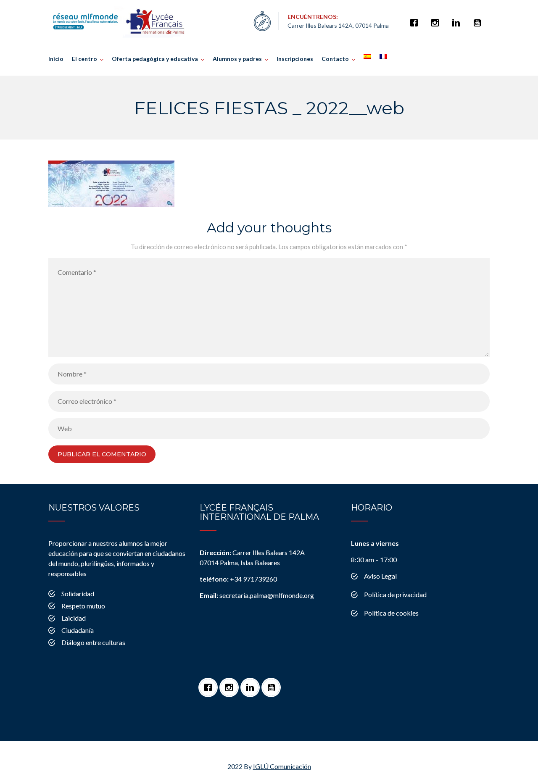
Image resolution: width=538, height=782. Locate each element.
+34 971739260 (238, 579)
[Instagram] (437, 18)
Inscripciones (295, 58)
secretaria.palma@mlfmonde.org (257, 595)
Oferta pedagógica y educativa (155, 58)
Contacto (335, 58)
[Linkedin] (458, 18)
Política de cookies (391, 613)
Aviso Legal (380, 576)
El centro (84, 58)
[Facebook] (416, 18)
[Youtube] (479, 18)
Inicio (55, 58)
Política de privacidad (395, 594)
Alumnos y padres (237, 58)
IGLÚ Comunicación (282, 766)
